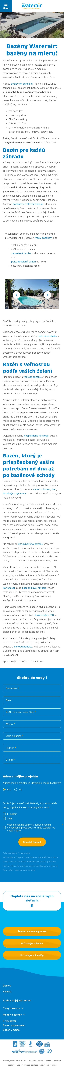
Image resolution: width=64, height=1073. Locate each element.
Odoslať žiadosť (32, 842)
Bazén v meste (11, 1029)
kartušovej (9, 587)
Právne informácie (35, 1061)
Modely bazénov (12, 1014)
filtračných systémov (14, 493)
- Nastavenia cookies (47, 1065)
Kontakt (7, 991)
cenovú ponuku (23, 646)
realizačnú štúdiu (47, 336)
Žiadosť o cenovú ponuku (32, 931)
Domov (7, 985)
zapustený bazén (21, 253)
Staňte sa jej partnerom (17, 1000)
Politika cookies (31, 1065)
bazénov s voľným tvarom (28, 204)
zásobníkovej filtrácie (34, 587)
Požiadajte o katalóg (32, 955)
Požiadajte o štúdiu (32, 943)
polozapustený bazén (23, 261)
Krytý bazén (10, 1020)
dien (54, 489)
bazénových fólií (44, 615)
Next (47, 295)
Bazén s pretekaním (14, 1025)
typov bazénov (43, 237)
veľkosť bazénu (32, 376)
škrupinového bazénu (30, 543)
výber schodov (41, 489)
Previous (16, 295)
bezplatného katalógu (36, 435)
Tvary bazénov (11, 1008)
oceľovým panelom (22, 83)
